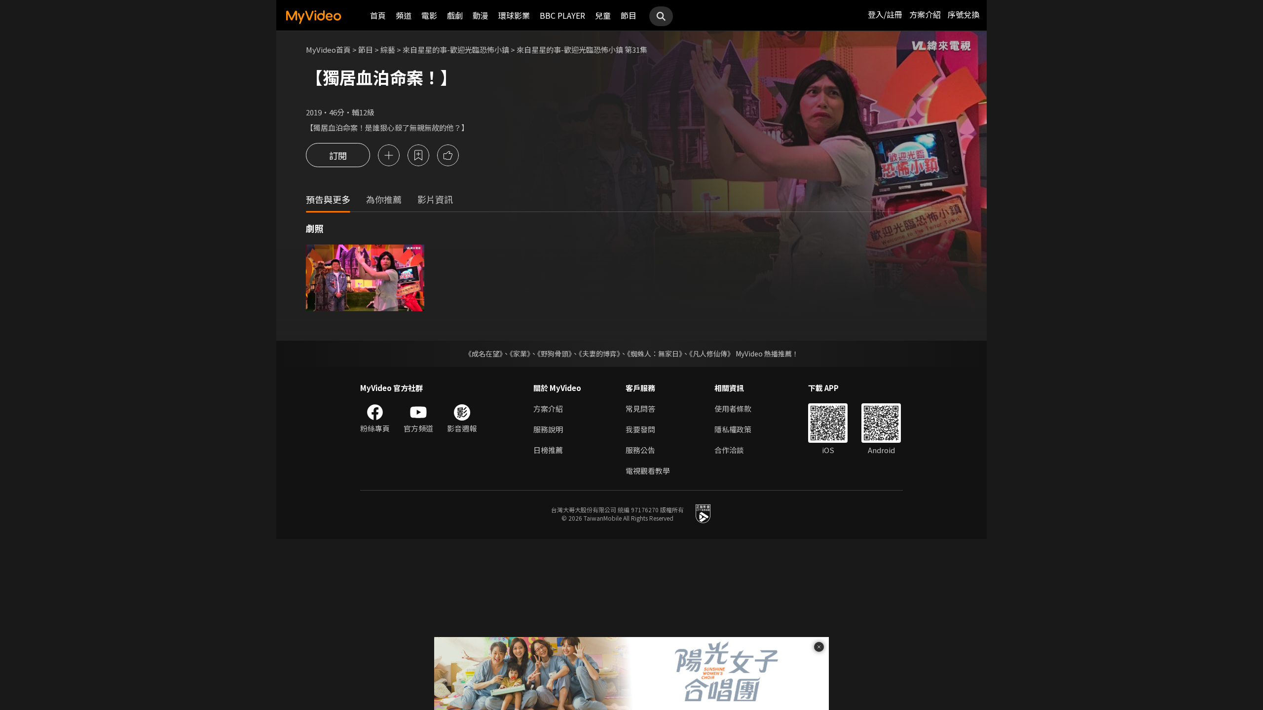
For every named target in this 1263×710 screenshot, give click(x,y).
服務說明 (548, 429)
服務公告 (640, 450)
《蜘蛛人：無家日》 (654, 353)
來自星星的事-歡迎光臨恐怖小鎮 (456, 49)
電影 (429, 15)
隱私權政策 (732, 429)
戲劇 (455, 15)
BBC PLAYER (562, 15)
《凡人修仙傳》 (711, 353)
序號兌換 (963, 14)
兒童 (603, 15)
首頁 (378, 15)
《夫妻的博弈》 (599, 353)
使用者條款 (732, 408)
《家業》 (520, 353)
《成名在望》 (484, 353)
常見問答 (640, 408)
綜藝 (387, 49)
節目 (628, 15)
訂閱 (338, 155)
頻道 (403, 15)
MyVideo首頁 (328, 49)
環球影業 (514, 15)
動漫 (480, 15)
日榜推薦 (548, 450)
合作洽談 (729, 450)
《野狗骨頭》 (554, 353)
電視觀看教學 (648, 470)
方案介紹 (925, 14)
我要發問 (640, 429)
